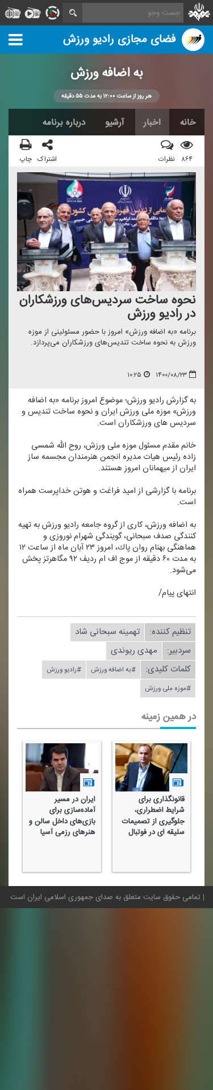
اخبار (152, 122)
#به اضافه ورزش (113, 669)
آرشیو (114, 122)
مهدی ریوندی (134, 651)
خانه (188, 122)
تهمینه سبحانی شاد (107, 632)
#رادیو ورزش (64, 669)
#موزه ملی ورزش (168, 688)
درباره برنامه (64, 122)
